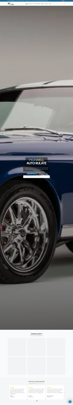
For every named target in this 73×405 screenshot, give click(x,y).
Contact (50, 3)
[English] (64, 0)
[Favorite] (64, 4)
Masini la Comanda (37, 3)
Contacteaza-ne (42, 173)
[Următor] (65, 392)
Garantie (46, 3)
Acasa (27, 3)
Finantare (42, 3)
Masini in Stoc (31, 3)
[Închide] (71, 395)
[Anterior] (8, 392)
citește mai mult (7, 393)
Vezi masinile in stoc (31, 173)
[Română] (62, 0)
